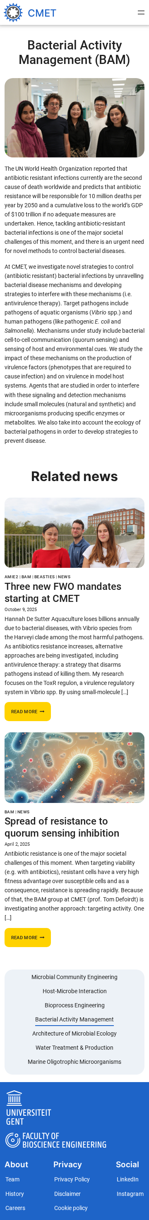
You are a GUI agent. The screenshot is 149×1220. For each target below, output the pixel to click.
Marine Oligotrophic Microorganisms (74, 1061)
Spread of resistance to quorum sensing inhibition (62, 827)
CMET (42, 13)
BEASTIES (44, 576)
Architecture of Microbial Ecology (74, 1033)
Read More (31, 714)
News (64, 576)
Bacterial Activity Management (74, 1019)
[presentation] (74, 533)
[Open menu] (141, 12)
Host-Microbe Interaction (75, 991)
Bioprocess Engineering (75, 1005)
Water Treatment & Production (74, 1047)
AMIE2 (12, 576)
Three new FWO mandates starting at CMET (63, 592)
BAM (26, 576)
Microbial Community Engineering (74, 977)
